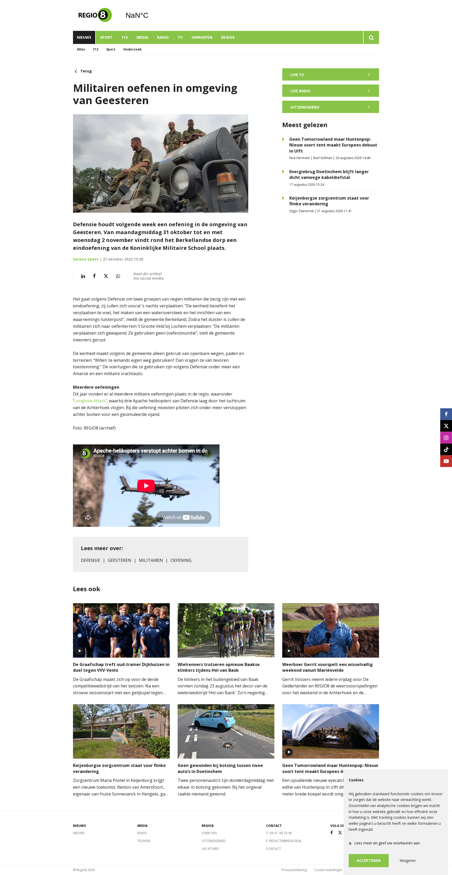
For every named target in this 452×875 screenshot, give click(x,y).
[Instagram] (446, 437)
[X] (340, 833)
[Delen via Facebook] (94, 276)
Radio (163, 37)
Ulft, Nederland (150, 15)
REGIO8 (227, 37)
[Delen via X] (106, 276)
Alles (81, 49)
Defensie (90, 560)
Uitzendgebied (214, 841)
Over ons (209, 833)
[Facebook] (331, 833)
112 (124, 37)
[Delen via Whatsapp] (118, 276)
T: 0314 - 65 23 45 (279, 833)
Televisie (143, 841)
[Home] (95, 15)
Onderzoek (132, 49)
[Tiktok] (446, 449)
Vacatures (210, 848)
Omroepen (201, 37)
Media (142, 37)
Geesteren (119, 560)
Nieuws (84, 37)
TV (180, 37)
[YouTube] (446, 461)
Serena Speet (86, 259)
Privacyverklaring (294, 870)
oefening (181, 560)
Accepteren (369, 860)
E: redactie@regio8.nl (284, 841)
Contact (273, 848)
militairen (151, 560)
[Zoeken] (371, 37)
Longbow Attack (90, 401)
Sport (106, 37)
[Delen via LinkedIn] (83, 276)
